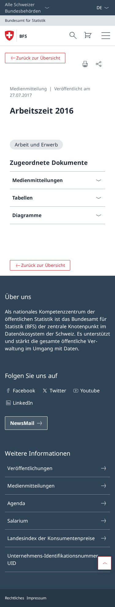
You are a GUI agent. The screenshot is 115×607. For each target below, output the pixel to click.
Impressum (36, 598)
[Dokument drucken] (85, 64)
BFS (23, 36)
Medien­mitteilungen (31, 485)
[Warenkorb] (87, 35)
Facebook (24, 390)
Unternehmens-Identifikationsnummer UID (52, 559)
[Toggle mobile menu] (106, 35)
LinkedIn (23, 402)
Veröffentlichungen (29, 468)
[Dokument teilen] (98, 64)
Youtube (90, 390)
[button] (104, 563)
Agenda (16, 503)
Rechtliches (14, 598)
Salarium (17, 520)
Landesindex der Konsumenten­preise (51, 538)
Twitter (58, 390)
